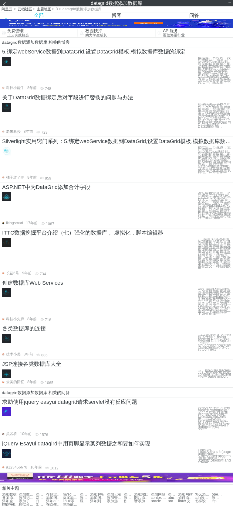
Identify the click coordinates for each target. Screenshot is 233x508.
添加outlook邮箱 (54, 501)
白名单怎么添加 (41, 501)
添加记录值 (27, 497)
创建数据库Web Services (32, 283)
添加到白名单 (98, 501)
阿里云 (7, 9)
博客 (116, 15)
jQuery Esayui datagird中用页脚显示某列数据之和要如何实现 (76, 444)
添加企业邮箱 (10, 501)
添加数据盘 (41, 494)
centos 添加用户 (159, 497)
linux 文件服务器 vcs (186, 501)
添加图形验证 (54, 497)
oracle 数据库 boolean (173, 501)
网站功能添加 (41, 497)
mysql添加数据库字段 (71, 494)
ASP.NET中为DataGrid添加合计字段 (46, 187)
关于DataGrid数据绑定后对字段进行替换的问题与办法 (67, 97)
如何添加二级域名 (129, 501)
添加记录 (114, 494)
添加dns (85, 497)
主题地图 (44, 9)
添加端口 (141, 494)
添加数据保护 (27, 494)
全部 (39, 15)
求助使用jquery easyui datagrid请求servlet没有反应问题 (69, 402)
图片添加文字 (142, 497)
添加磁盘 (85, 494)
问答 (194, 15)
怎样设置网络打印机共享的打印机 (203, 501)
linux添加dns (71, 501)
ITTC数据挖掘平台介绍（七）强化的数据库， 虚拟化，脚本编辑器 (82, 233)
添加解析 (97, 494)
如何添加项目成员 (186, 497)
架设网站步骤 (41, 504)
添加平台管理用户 (217, 497)
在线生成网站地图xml (54, 504)
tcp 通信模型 (217, 501)
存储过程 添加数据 (54, 494)
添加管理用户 (115, 497)
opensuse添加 (217, 494)
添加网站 (158, 494)
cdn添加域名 (203, 497)
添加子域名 (27, 501)
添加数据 (9, 494)
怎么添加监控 (203, 494)
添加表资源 (129, 497)
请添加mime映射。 (142, 501)
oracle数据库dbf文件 (159, 501)
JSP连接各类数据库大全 (31, 364)
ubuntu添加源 (173, 497)
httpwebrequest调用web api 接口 (10, 504)
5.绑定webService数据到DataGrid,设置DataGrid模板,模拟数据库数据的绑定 (93, 52)
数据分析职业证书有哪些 (27, 504)
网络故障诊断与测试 (71, 504)
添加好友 (129, 494)
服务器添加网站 (85, 501)
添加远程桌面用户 (115, 501)
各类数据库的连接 (24, 328)
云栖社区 (25, 9)
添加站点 (173, 494)
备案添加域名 (10, 497)
